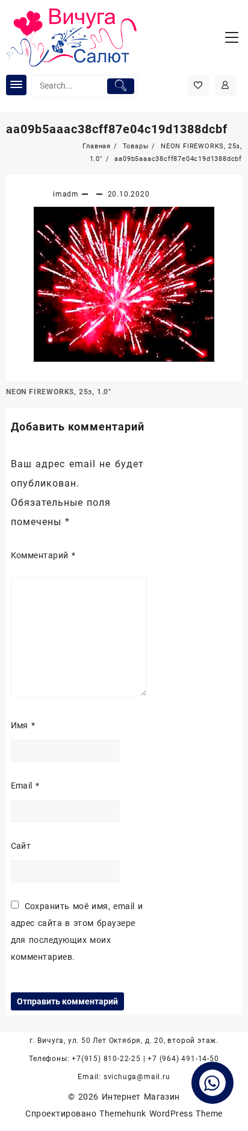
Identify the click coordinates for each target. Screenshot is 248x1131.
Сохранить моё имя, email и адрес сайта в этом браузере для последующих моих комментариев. (77, 931)
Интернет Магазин (141, 1096)
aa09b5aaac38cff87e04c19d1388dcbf (117, 129)
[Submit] (120, 86)
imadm (66, 194)
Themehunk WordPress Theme (160, 1113)
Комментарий (43, 555)
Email (25, 785)
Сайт (21, 846)
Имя (23, 725)
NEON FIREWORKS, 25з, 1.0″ (58, 392)
